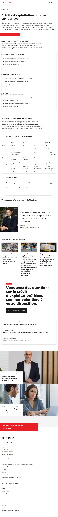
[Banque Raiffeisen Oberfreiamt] (6, 2)
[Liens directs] (49, 2)
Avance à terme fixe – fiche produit (16, 188)
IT (7, 505)
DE (2, 505)
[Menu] (56, 2)
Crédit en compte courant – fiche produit (18, 183)
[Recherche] (52, 2)
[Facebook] (3, 438)
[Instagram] (6, 438)
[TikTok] (13, 438)
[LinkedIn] (9, 438)
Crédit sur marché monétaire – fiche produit (19, 193)
